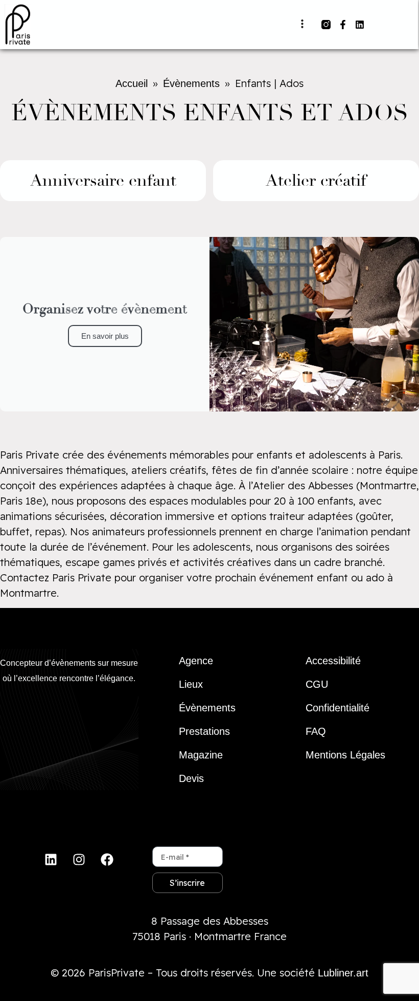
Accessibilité (333, 660)
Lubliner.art (343, 972)
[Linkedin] (359, 24)
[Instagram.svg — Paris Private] (326, 24)
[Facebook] (107, 859)
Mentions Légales (345, 754)
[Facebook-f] (342, 24)
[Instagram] (78, 859)
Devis (191, 778)
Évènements (207, 707)
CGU (317, 684)
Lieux (191, 684)
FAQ (316, 731)
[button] (302, 24)
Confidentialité (337, 707)
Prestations (204, 731)
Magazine (201, 754)
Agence (196, 660)
